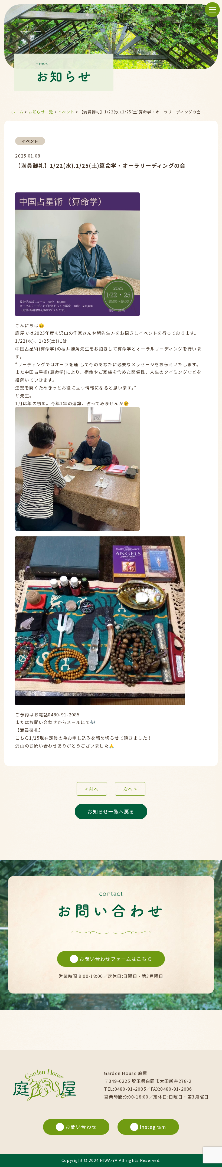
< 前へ (92, 789)
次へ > (130, 789)
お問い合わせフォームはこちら (115, 958)
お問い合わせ (81, 1126)
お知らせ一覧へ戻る (111, 811)
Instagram (153, 1126)
